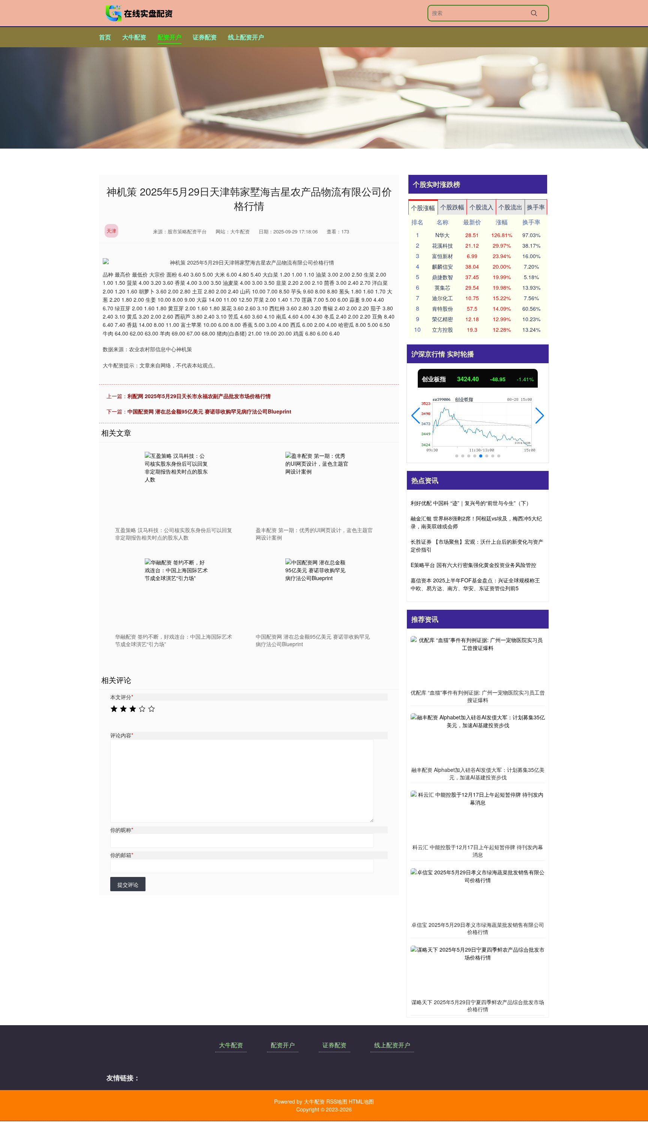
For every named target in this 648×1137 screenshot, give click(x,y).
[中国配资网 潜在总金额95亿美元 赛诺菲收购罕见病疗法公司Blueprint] (318, 591)
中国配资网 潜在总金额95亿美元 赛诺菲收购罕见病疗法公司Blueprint (209, 411)
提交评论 (127, 884)
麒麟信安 (442, 266)
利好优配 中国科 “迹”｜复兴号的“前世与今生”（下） (471, 503)
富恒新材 (442, 256)
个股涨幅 (423, 207)
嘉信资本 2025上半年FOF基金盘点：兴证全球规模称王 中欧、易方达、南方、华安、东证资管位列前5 (475, 584)
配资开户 (170, 37)
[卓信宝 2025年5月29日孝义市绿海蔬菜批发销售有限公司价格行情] (478, 892)
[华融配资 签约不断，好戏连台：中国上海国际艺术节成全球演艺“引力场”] (177, 591)
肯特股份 (442, 308)
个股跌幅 (452, 207)
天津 (111, 230)
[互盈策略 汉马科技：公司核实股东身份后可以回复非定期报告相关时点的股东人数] (177, 484)
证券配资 (205, 37)
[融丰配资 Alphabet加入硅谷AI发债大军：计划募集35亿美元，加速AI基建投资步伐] (478, 738)
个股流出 (510, 207)
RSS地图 (336, 1101)
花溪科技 (442, 245)
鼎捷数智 (442, 277)
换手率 (536, 207)
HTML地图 (361, 1101)
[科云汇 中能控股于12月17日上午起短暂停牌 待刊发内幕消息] (478, 815)
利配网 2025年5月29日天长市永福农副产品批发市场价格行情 (199, 396)
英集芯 (442, 287)
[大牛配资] (139, 13)
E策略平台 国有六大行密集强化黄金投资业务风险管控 (473, 564)
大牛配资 (134, 37)
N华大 (442, 235)
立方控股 (442, 329)
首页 (105, 37)
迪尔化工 (442, 298)
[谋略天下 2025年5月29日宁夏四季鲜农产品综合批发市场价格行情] (478, 970)
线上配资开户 (246, 37)
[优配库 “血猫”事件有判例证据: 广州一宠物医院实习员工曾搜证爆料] (478, 661)
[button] (416, 416)
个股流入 (482, 207)
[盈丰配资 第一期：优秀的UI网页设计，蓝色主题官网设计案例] (318, 484)
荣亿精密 (442, 319)
